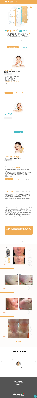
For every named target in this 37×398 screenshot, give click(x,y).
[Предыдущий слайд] (1, 361)
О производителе (22, 1)
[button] (13, 47)
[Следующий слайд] (35, 361)
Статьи (27, 1)
